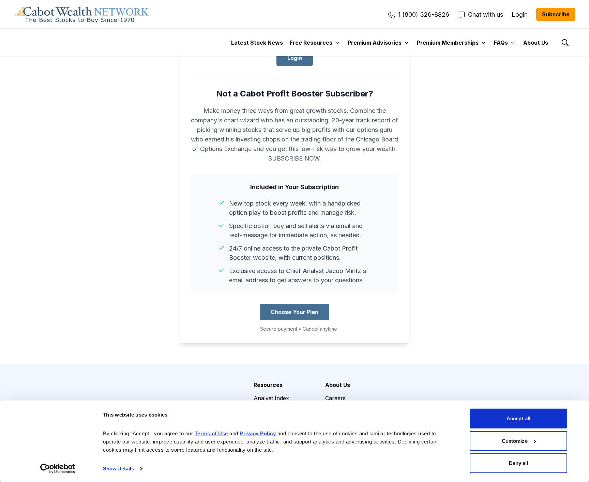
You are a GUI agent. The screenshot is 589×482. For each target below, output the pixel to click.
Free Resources (311, 42)
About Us (535, 42)
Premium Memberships (448, 42)
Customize (515, 440)
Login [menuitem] (520, 14)
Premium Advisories (375, 42)
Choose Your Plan (294, 311)
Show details (118, 468)
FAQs (501, 42)
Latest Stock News (257, 42)
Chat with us (485, 14)
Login (294, 58)
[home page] (82, 14)
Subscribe (556, 14)
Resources (268, 384)
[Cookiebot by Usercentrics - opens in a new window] (58, 469)
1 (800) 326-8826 (423, 14)
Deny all (518, 463)
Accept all (518, 418)
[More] (337, 42)
